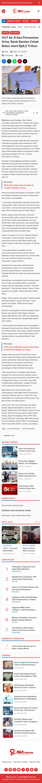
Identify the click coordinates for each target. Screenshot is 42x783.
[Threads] (14, 770)
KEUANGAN (15, 33)
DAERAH (34, 21)
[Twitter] (23, 770)
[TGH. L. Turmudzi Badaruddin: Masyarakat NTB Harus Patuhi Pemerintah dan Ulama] (11, 535)
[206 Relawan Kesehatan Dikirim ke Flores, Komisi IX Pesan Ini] (8, 687)
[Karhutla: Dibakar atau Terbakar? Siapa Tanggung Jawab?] (8, 722)
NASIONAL (15, 592)
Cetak (20, 55)
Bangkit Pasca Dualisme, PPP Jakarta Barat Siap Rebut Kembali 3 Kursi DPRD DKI (24, 579)
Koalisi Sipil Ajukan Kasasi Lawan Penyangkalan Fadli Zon (25, 676)
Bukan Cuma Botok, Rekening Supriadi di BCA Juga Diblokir (27, 475)
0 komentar (8, 55)
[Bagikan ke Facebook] (4, 61)
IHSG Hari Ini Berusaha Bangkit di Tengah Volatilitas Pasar (18, 186)
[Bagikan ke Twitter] (9, 61)
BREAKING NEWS (13, 21)
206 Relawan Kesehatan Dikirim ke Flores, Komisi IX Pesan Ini (25, 687)
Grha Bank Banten (13, 429)
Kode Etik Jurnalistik (20, 762)
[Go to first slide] (39, 522)
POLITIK (14, 581)
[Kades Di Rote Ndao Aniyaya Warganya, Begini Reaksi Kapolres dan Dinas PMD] (31, 535)
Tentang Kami (6, 762)
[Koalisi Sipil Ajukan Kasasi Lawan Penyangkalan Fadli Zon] (8, 676)
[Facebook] (6, 770)
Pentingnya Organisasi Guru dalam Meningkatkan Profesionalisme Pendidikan (24, 569)
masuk (13, 515)
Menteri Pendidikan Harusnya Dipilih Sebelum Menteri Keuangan (24, 620)
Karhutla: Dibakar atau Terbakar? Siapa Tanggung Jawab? (25, 721)
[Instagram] (10, 770)
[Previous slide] (36, 522)
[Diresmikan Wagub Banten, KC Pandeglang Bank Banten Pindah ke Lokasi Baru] (9, 464)
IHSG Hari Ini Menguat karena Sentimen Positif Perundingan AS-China (21, 348)
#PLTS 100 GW (30, 27)
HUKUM (25, 546)
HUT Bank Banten (28, 429)
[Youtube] (19, 770)
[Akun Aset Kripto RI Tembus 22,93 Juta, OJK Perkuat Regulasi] (9, 451)
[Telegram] (31, 770)
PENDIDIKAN (16, 571)
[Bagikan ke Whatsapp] (14, 61)
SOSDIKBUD (7, 546)
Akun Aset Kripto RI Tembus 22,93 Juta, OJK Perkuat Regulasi (28, 450)
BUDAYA (26, 21)
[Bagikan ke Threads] (25, 61)
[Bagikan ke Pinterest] (19, 61)
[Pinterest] (36, 770)
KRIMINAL (32, 546)
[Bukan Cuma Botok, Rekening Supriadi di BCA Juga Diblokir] (9, 476)
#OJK (20, 27)
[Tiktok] (27, 770)
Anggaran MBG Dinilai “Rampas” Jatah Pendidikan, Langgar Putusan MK (24, 609)
